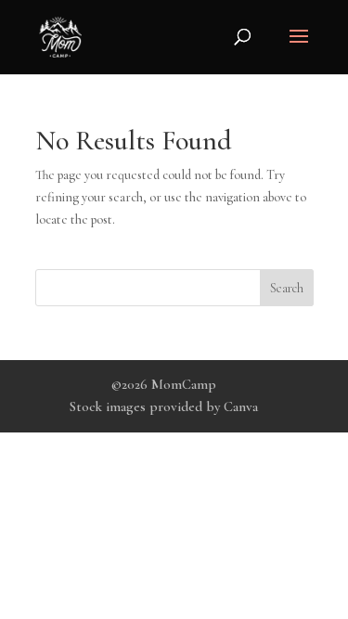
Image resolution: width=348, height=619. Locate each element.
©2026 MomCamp (163, 384)
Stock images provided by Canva (164, 406)
